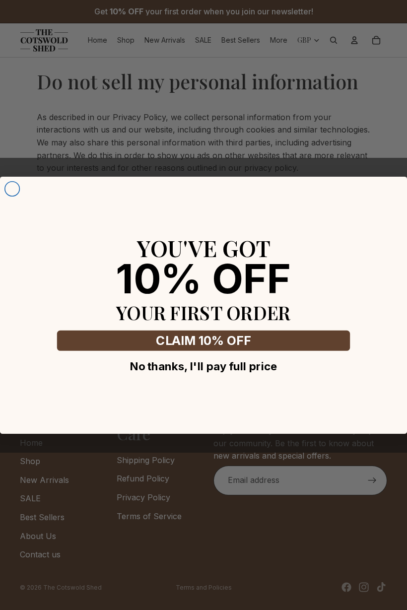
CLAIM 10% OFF (203, 340)
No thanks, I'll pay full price (203, 366)
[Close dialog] (12, 188)
